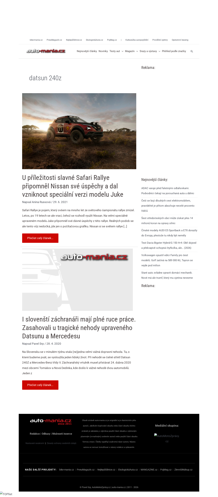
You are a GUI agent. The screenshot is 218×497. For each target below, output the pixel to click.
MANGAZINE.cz (149, 469)
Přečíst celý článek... (40, 236)
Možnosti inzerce (62, 433)
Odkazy (46, 433)
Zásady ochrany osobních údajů (61, 443)
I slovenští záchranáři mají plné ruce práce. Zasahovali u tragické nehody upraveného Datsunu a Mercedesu (79, 327)
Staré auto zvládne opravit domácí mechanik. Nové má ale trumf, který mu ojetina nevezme (167, 275)
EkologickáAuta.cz (128, 469)
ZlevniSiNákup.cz (183, 469)
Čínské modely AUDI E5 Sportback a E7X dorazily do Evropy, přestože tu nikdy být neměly (169, 233)
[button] (121, 51)
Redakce (35, 433)
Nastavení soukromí (35, 443)
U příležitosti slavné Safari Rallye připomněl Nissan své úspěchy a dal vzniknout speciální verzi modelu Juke (72, 186)
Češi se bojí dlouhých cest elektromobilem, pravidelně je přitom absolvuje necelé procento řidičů (167, 205)
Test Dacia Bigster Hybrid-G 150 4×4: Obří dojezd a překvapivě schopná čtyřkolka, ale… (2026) (168, 245)
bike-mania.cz (66, 469)
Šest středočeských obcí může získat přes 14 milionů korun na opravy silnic (167, 221)
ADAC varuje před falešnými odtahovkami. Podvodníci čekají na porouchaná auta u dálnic (167, 191)
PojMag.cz (166, 469)
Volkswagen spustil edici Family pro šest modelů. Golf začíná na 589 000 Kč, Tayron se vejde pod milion (167, 260)
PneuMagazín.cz (86, 469)
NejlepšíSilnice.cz (106, 469)
